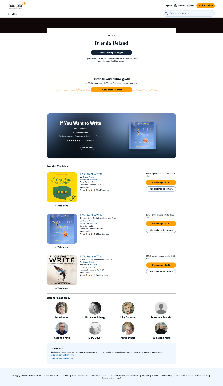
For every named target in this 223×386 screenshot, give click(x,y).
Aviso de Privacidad (99, 376)
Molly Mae (93, 180)
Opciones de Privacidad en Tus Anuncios (192, 376)
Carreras (65, 376)
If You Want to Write (91, 174)
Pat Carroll (93, 223)
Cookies (155, 376)
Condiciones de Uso (80, 376)
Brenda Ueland (88, 177)
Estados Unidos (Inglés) (111, 378)
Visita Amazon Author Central (62, 355)
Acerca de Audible (51, 376)
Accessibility (167, 376)
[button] (111, 89)
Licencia (145, 376)
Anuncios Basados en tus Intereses (125, 376)
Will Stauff (93, 265)
